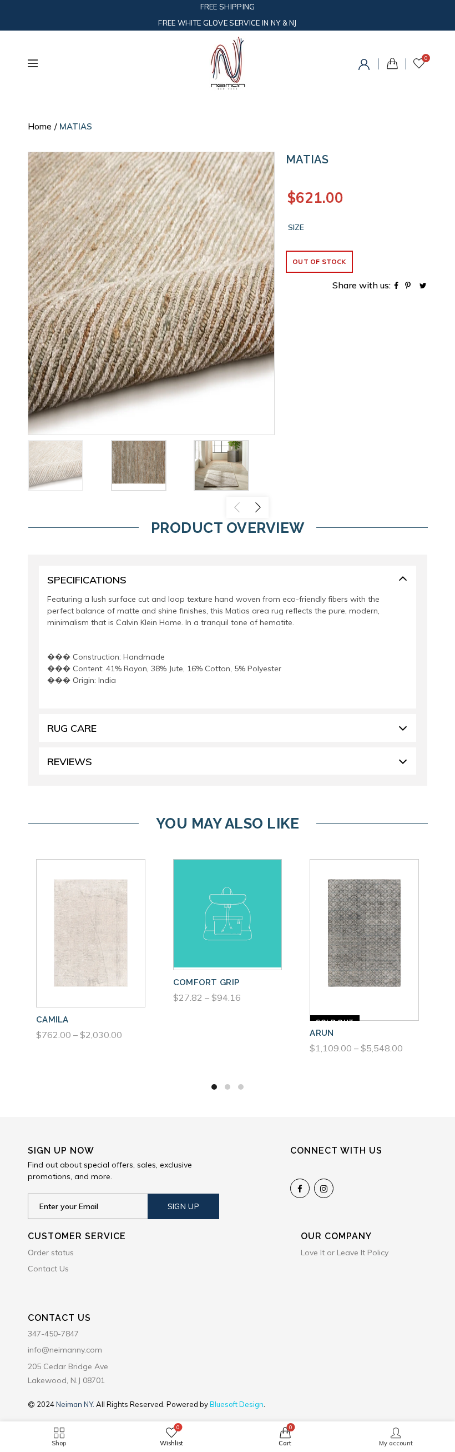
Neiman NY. (76, 1404)
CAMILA (52, 1020)
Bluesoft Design (237, 1404)
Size (296, 227)
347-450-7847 (53, 1334)
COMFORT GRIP (206, 982)
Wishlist (425, 58)
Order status (51, 1253)
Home (40, 126)
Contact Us (48, 1269)
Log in (365, 66)
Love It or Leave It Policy (344, 1253)
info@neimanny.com (65, 1350)
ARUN (321, 1033)
